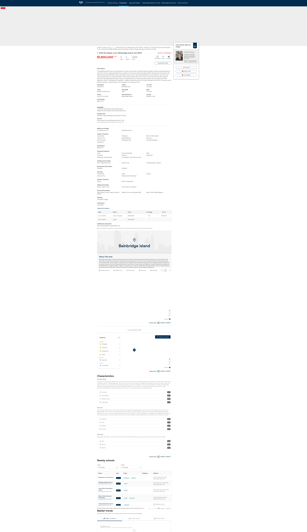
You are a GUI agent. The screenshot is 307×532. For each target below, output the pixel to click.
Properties (123, 4)
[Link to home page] (81, 3)
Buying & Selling (135, 4)
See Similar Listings (163, 63)
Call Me (187, 67)
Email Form (187, 71)
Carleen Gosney (112, 3)
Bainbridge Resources (169, 3)
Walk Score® (137, 330)
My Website (187, 75)
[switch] (157, 58)
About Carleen (183, 4)
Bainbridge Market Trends (151, 3)
